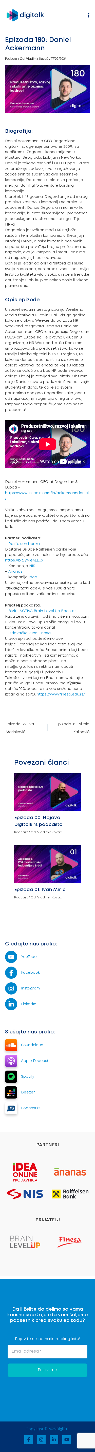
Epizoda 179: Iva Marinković (20, 725)
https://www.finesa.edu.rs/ (61, 694)
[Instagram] (22, 988)
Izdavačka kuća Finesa (29, 633)
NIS (32, 566)
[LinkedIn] (20, 1004)
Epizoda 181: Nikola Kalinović (72, 725)
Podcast (11, 58)
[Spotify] (19, 1077)
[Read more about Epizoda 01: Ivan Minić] (47, 863)
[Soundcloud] (24, 1045)
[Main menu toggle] (89, 15)
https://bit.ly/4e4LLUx (24, 560)
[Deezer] (20, 1092)
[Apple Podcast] (26, 1061)
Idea (33, 577)
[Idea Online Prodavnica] (25, 1171)
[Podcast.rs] (23, 1108)
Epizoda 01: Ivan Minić (40, 890)
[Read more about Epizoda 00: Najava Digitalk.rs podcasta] (47, 791)
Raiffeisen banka (24, 544)
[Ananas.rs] (70, 1171)
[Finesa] (70, 1241)
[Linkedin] (54, 1439)
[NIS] (25, 1194)
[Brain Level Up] (25, 1241)
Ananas (15, 571)
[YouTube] (21, 957)
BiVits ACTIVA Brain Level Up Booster (42, 611)
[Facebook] (22, 973)
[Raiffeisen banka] (70, 1193)
